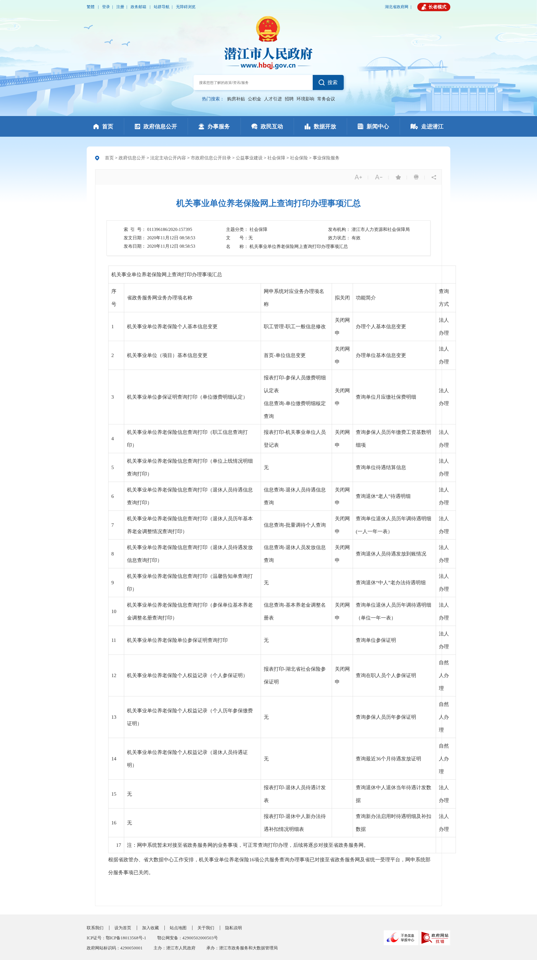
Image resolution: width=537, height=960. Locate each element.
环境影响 (305, 98)
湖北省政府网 (396, 7)
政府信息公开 (132, 157)
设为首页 (122, 928)
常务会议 (326, 98)
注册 (120, 7)
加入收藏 (150, 928)
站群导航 (161, 7)
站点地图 (178, 928)
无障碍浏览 (186, 7)
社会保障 (276, 157)
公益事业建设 (249, 157)
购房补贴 (236, 98)
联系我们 (95, 928)
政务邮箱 (139, 7)
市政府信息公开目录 (211, 157)
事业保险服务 (326, 157)
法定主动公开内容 (168, 157)
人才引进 (273, 98)
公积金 (254, 98)
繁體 (91, 7)
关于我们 (205, 928)
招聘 (289, 98)
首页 (109, 157)
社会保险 (299, 157)
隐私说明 (233, 928)
